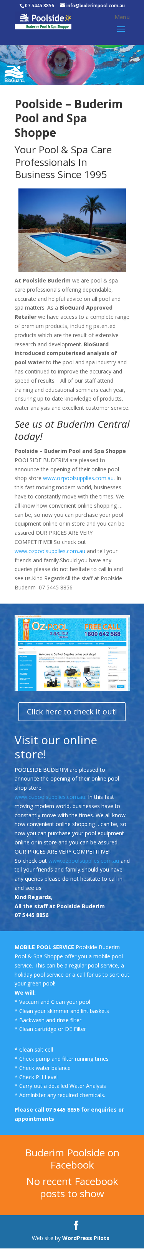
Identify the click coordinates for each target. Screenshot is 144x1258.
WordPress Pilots (86, 1238)
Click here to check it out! (72, 711)
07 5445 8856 (63, 1109)
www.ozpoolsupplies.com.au (50, 551)
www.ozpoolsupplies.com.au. (79, 478)
